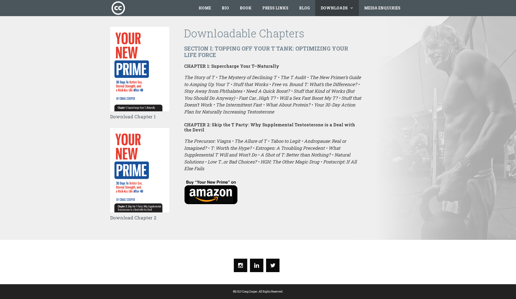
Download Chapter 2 (133, 218)
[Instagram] (242, 265)
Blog (304, 7)
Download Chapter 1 (133, 116)
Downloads (334, 7)
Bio (225, 7)
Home (205, 7)
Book (246, 7)
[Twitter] (274, 265)
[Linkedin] (258, 265)
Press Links (275, 7)
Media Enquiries (382, 7)
